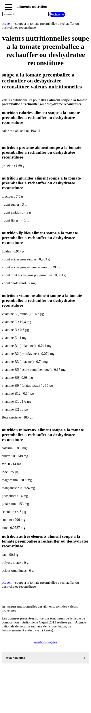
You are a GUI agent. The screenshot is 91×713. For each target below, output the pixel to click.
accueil (6, 23)
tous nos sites (15, 657)
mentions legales (45, 642)
